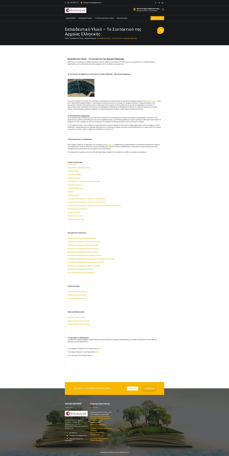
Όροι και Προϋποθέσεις (97, 432)
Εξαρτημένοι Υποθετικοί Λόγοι (77, 298)
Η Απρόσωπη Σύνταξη (74, 174)
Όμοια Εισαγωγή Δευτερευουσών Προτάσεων (81, 272)
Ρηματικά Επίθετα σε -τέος (76, 219)
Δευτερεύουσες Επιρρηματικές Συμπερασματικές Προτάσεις (86, 262)
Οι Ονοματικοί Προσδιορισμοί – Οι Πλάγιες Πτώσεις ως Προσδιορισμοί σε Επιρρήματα (94, 205)
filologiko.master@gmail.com (92, 2)
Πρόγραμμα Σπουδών (85, 18)
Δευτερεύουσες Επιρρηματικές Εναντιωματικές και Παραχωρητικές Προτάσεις (91, 259)
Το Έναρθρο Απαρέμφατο (75, 188)
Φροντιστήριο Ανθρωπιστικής (148, 9)
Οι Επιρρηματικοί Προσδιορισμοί (78, 209)
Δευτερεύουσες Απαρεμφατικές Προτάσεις (81, 269)
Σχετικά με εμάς (122, 18)
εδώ (99, 348)
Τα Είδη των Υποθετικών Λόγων (77, 291)
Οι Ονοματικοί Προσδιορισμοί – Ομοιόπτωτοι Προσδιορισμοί (86, 198)
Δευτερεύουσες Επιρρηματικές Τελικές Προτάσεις (83, 252)
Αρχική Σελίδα (70, 18)
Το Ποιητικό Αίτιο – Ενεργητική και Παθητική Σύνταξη (84, 181)
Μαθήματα (132, 388)
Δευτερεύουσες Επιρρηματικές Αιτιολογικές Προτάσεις (85, 255)
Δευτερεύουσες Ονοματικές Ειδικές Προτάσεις (82, 238)
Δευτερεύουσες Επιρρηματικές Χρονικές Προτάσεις (83, 248)
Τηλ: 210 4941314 (72, 2)
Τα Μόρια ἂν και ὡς (73, 195)
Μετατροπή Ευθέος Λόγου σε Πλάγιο (79, 324)
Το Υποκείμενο (72, 164)
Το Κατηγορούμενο (73, 171)
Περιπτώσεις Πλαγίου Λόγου (76, 317)
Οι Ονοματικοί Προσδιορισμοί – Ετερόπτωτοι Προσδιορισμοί (86, 202)
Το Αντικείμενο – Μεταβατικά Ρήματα (79, 167)
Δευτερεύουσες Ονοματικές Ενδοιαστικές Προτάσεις (84, 241)
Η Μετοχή (71, 191)
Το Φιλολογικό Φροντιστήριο (104, 18)
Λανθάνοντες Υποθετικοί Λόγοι (77, 295)
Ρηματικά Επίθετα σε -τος (75, 216)
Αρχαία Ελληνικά (90, 38)
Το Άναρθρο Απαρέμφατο (75, 185)
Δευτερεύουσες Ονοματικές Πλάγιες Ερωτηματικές (83, 245)
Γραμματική (110, 144)
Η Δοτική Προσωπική (74, 178)
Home (67, 38)
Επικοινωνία (158, 18)
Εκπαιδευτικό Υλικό (76, 38)
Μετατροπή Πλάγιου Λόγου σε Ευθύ (78, 321)
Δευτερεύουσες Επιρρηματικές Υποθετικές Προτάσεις (84, 265)
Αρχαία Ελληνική (151, 101)
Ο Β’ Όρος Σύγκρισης (74, 212)
